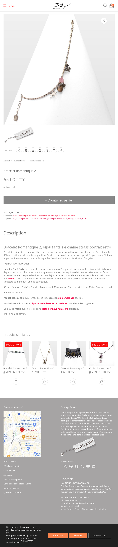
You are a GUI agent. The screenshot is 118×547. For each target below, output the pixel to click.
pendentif (77, 218)
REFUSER (78, 535)
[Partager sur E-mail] (54, 150)
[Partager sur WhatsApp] (33, 150)
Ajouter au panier (60, 200)
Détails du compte (12, 466)
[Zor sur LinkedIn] (93, 466)
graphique (51, 218)
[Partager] (19, 150)
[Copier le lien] (61, 150)
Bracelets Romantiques (38, 215)
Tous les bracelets (36, 160)
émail (28, 218)
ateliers (12, 278)
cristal (33, 218)
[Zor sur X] (82, 466)
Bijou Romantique (20, 215)
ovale (70, 218)
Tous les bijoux (19, 160)
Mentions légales (11, 488)
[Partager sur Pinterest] (26, 150)
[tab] (59, 277)
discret (39, 218)
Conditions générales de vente (17, 483)
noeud (59, 218)
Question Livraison (12, 492)
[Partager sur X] (47, 150)
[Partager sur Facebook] (40, 150)
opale (65, 218)
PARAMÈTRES (27, 541)
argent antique (19, 218)
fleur (45, 218)
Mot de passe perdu (13, 479)
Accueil (7, 160)
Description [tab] (15, 233)
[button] (16, 381)
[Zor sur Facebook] (76, 466)
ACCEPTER (58, 535)
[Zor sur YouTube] (88, 466)
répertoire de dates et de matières (49, 303)
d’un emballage (66, 298)
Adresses (8, 475)
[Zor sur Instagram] (65, 466)
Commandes (9, 470)
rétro (84, 218)
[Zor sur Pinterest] (71, 466)
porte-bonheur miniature (54, 308)
